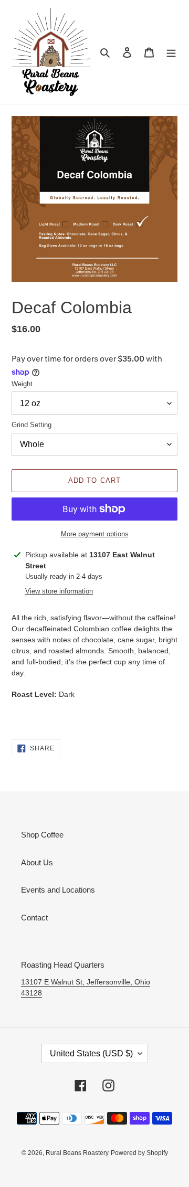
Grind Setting (31, 425)
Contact (34, 917)
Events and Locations (58, 889)
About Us (37, 862)
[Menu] (171, 52)
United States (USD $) (91, 1053)
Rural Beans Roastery (77, 1153)
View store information (59, 591)
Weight (22, 384)
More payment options (95, 534)
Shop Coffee (42, 834)
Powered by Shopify (139, 1153)
